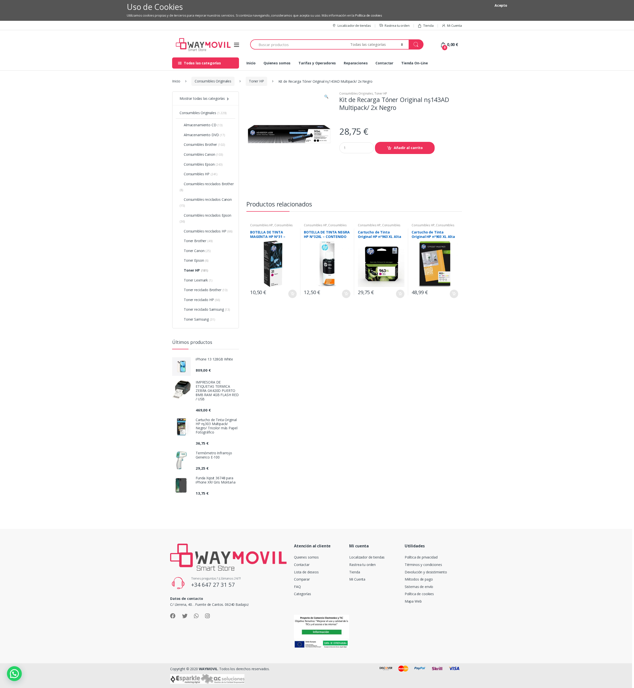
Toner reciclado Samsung (207, 309)
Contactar (384, 63)
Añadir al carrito (408, 147)
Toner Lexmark (198, 280)
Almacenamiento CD (203, 125)
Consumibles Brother (204, 144)
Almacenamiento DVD (204, 134)
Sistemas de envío (419, 586)
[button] (326, 97)
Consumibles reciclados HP (208, 231)
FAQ (297, 586)
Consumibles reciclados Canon (206, 202)
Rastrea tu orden (397, 25)
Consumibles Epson (203, 164)
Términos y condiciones (423, 564)
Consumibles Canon (203, 154)
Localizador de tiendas (354, 25)
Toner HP (256, 81)
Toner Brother (198, 240)
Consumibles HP (261, 225)
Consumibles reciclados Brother (207, 186)
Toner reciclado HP (202, 299)
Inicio (251, 63)
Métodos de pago (419, 579)
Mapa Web (413, 601)
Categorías (302, 593)
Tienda (428, 25)
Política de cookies (368, 15)
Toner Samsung (199, 319)
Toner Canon (197, 250)
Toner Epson (196, 260)
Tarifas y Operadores (317, 63)
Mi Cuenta (454, 25)
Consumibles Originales (213, 81)
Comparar (302, 579)
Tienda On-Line (414, 63)
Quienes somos (277, 63)
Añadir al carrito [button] (292, 294)
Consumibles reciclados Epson (205, 218)
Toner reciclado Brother (206, 289)
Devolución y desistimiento (426, 572)
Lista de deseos (306, 572)
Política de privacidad (421, 557)
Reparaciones (356, 63)
